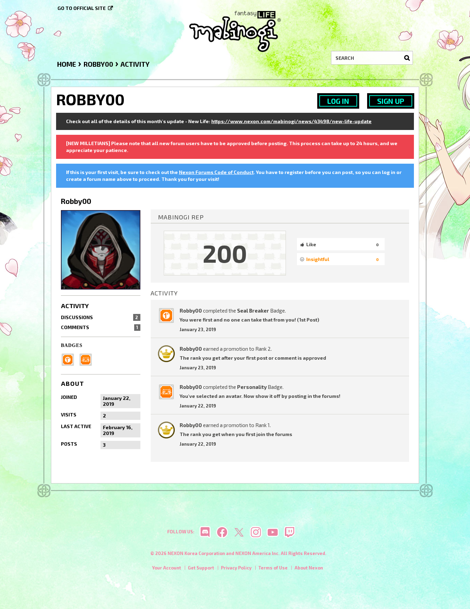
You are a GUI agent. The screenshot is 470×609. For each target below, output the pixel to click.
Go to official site (81, 8)
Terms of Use (273, 567)
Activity (75, 305)
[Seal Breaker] (70, 359)
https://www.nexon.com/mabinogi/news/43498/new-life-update (291, 121)
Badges (72, 345)
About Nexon (309, 567)
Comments (99, 327)
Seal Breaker (253, 310)
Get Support (201, 567)
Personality (252, 387)
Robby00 (191, 310)
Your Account (166, 567)
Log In (338, 101)
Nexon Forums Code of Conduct (216, 172)
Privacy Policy (236, 567)
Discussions (99, 317)
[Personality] (88, 359)
